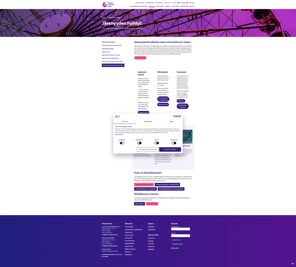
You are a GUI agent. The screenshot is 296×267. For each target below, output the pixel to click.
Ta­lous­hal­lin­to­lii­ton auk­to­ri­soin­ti (112, 45)
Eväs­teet (128, 252)
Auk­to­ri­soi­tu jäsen (108, 42)
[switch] (139, 143)
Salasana (173, 233)
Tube (152, 244)
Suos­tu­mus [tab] (125, 121)
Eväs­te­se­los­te (119, 134)
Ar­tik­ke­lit (151, 227)
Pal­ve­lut (167, 6)
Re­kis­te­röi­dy (175, 248)
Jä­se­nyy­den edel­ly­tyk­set (144, 184)
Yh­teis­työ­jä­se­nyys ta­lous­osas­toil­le (171, 189)
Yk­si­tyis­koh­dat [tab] (148, 121)
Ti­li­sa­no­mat (167, 2)
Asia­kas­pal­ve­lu (139, 2)
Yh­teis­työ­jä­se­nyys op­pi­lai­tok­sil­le (167, 184)
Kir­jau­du (183, 2)
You (149, 244)
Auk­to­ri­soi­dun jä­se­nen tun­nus (111, 55)
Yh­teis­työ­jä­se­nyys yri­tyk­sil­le (145, 189)
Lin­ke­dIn (150, 241)
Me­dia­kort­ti (128, 254)
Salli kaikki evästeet (170, 149)
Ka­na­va (191, 6)
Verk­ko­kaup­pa (149, 2)
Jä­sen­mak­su (139, 204)
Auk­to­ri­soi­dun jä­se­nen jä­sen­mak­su (112, 61)
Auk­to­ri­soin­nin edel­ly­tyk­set (110, 58)
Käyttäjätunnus (175, 226)
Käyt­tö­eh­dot (129, 246)
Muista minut (177, 240)
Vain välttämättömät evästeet (148, 149)
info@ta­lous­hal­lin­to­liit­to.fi (110, 234)
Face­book (151, 238)
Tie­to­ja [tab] (171, 121)
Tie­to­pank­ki (175, 6)
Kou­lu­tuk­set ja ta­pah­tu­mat (139, 6)
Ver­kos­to (181, 101)
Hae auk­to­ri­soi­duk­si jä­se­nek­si (113, 65)
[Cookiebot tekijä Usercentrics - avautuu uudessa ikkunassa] (174, 116)
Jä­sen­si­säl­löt (159, 2)
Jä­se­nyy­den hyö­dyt (108, 48)
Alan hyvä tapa (130, 240)
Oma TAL (175, 2)
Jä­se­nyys (152, 6)
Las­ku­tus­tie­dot (106, 249)
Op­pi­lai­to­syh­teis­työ (182, 106)
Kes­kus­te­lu (151, 229)
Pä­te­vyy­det (160, 6)
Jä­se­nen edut (106, 52)
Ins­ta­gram (151, 246)
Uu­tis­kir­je (151, 249)
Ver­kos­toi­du (184, 6)
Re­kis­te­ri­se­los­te (130, 249)
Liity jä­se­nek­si (140, 58)
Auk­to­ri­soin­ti (143, 112)
